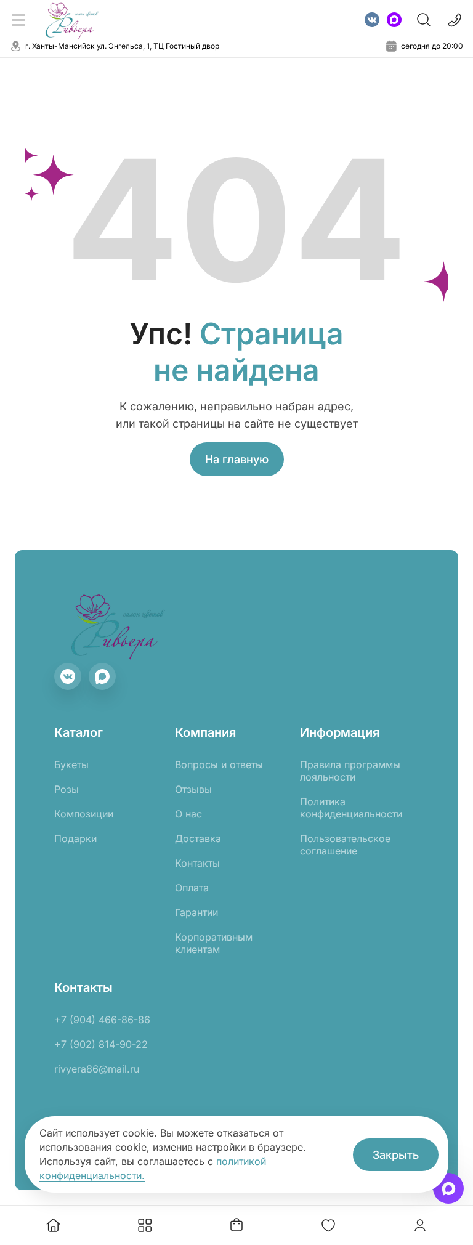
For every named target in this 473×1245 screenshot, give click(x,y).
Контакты (197, 863)
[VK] (372, 19)
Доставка (198, 838)
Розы (66, 789)
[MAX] (394, 19)
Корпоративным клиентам (214, 943)
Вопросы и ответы (219, 764)
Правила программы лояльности (350, 770)
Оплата (192, 888)
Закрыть (396, 1154)
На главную (237, 459)
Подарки (75, 838)
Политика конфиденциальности (351, 807)
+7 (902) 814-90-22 (101, 1044)
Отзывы (193, 789)
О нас (188, 814)
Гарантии (196, 912)
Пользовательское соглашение (345, 844)
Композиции (83, 814)
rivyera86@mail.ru (96, 1069)
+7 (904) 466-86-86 (102, 1019)
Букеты (71, 764)
